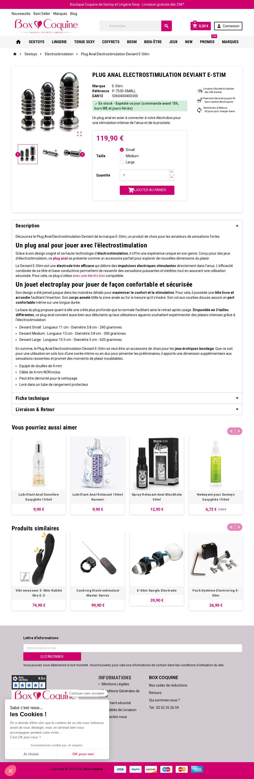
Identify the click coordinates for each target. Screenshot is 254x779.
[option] (38, 475)
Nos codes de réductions (168, 685)
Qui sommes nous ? (164, 700)
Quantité (103, 175)
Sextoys (36, 41)
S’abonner (54, 657)
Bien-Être (153, 41)
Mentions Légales (115, 684)
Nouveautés (21, 14)
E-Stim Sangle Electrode (157, 590)
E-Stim (117, 86)
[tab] (127, 225)
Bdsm (132, 41)
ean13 (97, 96)
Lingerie (59, 41)
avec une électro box (89, 276)
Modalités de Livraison (119, 710)
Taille (100, 156)
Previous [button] (231, 431)
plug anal (60, 258)
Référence (100, 91)
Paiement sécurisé (116, 703)
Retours (155, 693)
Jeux (173, 41)
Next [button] (238, 431)
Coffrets (111, 41)
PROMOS (208, 40)
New (188, 41)
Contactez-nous (114, 717)
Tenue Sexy (84, 41)
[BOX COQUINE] (46, 26)
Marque (98, 86)
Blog (73, 14)
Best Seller (41, 14)
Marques (60, 14)
